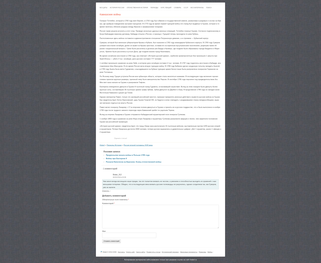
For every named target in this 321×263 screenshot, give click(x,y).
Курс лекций (166, 8)
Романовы (202, 252)
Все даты (103, 8)
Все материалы (197, 8)
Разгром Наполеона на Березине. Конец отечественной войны (133, 162)
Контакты (121, 252)
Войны (210, 252)
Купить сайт (130, 252)
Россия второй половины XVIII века (138, 145)
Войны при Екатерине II (116, 158)
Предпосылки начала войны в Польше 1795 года (128, 155)
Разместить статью (153, 252)
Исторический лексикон (170, 252)
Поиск (209, 8)
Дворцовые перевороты (188, 252)
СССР (186, 8)
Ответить (105, 191)
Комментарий (108, 203)
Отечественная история (137, 8)
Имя (104, 231)
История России (117, 8)
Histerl (102, 145)
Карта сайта (140, 252)
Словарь (177, 8)
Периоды (154, 8)
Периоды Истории (114, 145)
